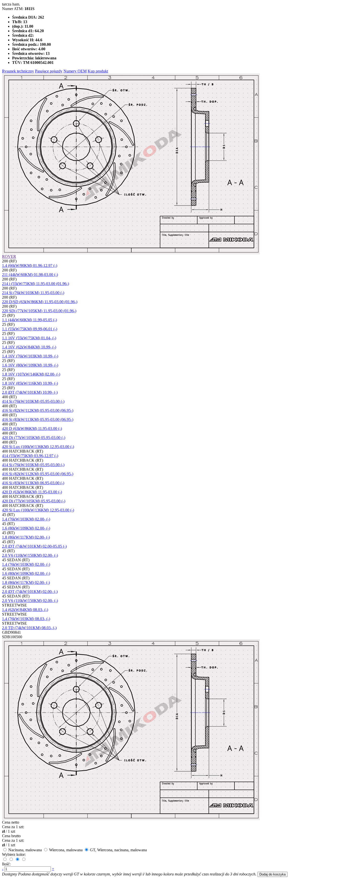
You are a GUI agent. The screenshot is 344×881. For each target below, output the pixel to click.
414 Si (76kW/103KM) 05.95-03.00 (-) (33, 401)
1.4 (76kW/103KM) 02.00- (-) (26, 519)
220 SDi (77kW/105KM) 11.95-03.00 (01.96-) (39, 311)
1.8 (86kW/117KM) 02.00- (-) (26, 537)
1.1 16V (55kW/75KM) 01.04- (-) (29, 338)
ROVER (9, 256)
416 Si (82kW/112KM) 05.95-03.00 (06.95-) (37, 410)
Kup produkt (98, 71)
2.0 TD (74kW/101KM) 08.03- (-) (29, 628)
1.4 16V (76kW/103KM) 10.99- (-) (30, 356)
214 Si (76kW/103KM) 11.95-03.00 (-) (33, 293)
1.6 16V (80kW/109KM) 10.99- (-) (30, 365)
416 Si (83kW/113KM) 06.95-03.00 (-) (33, 483)
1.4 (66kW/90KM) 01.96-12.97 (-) (29, 265)
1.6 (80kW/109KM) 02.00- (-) (26, 528)
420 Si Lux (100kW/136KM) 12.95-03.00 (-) (38, 447)
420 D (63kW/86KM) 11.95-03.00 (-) (32, 428)
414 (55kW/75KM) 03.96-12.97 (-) (30, 456)
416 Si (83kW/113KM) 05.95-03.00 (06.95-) (37, 419)
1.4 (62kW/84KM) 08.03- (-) (25, 610)
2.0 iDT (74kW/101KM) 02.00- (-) (30, 591)
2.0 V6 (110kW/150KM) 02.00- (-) (30, 555)
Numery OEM (75, 71)
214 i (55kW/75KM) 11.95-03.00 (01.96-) (35, 284)
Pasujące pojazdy (48, 71)
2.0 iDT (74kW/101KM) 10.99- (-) (30, 392)
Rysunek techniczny (18, 71)
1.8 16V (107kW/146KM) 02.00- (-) (31, 374)
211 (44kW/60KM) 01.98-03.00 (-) (30, 274)
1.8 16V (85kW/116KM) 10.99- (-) (30, 383)
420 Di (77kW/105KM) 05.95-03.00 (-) (33, 437)
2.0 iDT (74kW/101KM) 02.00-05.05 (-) (34, 546)
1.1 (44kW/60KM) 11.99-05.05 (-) (29, 320)
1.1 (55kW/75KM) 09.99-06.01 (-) (29, 329)
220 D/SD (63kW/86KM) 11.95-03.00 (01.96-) (39, 302)
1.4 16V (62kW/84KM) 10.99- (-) (29, 347)
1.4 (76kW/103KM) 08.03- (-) (26, 619)
